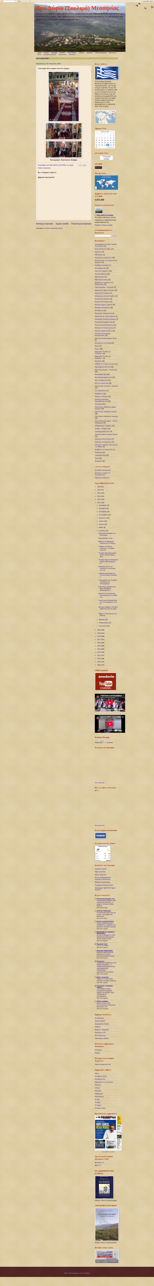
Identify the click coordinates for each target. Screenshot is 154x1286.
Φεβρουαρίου (104, 623)
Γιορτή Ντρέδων (71, 52)
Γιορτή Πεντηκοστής (100, 52)
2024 (99, 493)
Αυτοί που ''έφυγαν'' (101, 271)
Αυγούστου (103, 518)
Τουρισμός (98, 452)
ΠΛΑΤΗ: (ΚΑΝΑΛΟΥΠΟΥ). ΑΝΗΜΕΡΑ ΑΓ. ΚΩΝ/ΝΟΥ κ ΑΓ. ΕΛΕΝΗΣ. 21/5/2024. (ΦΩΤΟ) (106, 925)
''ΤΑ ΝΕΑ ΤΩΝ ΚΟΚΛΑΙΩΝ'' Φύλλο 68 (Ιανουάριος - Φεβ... (107, 555)
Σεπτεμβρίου (103, 515)
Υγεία (96, 458)
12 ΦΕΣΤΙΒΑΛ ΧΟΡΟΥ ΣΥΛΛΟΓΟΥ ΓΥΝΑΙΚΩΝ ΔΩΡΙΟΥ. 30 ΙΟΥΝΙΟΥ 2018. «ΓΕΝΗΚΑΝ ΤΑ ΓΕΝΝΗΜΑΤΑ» (105, 992)
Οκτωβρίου (103, 511)
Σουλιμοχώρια (63, 54)
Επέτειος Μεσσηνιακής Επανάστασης (102, 334)
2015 (99, 646)
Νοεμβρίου (103, 508)
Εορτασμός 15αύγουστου (103, 313)
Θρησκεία (47, 168)
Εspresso (98, 1085)
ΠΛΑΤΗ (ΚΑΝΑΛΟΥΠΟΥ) (105, 921)
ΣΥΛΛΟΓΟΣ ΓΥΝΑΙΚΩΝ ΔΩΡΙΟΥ (105, 986)
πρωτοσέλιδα (105, 1151)
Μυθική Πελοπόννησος (102, 882)
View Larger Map (99, 782)
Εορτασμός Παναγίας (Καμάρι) (105, 319)
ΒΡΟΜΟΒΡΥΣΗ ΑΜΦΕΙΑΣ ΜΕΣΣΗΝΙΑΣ (106, 932)
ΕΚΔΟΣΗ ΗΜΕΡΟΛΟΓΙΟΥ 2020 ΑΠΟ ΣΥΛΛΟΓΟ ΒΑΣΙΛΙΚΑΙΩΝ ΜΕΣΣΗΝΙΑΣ (105, 954)
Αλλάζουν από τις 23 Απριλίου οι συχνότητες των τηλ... (107, 568)
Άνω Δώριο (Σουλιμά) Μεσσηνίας (77, 8)
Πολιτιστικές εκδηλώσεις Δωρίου (106, 412)
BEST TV (98, 1165)
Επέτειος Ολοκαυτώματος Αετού (105, 338)
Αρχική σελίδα (62, 224)
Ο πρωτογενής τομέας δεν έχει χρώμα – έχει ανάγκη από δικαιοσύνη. (106, 914)
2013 (99, 652)
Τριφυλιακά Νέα (100, 455)
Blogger (86, 1273)
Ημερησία (98, 1091)
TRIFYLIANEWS (102, 1001)
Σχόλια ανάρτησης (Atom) (54, 228)
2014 (99, 649)
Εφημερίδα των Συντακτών (104, 1082)
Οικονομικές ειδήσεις (102, 1038)
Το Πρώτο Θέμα (100, 1108)
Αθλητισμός (99, 255)
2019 (99, 633)
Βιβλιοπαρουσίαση (101, 280)
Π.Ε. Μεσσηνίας (100, 391)
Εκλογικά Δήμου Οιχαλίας (103, 305)
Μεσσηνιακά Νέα (100, 374)
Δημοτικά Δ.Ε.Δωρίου (102, 293)
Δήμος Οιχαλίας (100, 872)
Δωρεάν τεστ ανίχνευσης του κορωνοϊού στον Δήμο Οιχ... (107, 595)
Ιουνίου (101, 524)
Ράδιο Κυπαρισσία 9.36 (103, 1064)
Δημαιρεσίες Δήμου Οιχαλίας (104, 290)
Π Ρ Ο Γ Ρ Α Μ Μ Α (102, 945)
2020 (99, 630)
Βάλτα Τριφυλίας (103, 977)
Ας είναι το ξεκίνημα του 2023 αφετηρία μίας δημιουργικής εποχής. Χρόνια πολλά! (106, 936)
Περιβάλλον (99, 393)
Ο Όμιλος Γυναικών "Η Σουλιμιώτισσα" (102, 474)
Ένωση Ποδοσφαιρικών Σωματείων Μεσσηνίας (103, 878)
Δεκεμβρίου (103, 505)
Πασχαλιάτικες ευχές (105, 538)
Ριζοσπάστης (99, 1096)
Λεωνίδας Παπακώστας (103, 470)
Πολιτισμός (98, 404)
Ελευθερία (98, 1050)
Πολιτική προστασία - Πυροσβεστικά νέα (102, 400)
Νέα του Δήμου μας (101, 380)
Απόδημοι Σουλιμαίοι (102, 265)
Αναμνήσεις (72, 54)
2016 (99, 643)
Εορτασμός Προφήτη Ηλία (103, 322)
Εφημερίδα (90, 52)
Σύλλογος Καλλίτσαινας (103, 439)
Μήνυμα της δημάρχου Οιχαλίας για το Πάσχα (106, 542)
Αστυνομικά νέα (100, 268)
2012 (99, 655)
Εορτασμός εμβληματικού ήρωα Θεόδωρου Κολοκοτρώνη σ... (107, 588)
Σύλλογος (81, 52)
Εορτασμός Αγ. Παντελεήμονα (105, 316)
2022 (99, 499)
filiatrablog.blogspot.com (106, 899)
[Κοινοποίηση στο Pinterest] (86, 165)
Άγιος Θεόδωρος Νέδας (103, 249)
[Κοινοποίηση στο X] (82, 165)
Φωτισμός (98, 461)
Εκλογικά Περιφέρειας (102, 307)
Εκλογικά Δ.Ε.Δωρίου (102, 302)
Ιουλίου (101, 521)
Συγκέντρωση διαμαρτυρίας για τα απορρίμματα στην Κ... (107, 602)
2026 (99, 487)
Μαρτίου (102, 619)
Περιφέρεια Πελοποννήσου (104, 885)
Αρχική (39, 52)
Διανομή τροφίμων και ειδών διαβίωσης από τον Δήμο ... (108, 608)
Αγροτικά (98, 252)
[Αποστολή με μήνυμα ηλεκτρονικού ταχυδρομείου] (79, 165)
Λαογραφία (54, 52)
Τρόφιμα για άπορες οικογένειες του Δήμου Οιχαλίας (106, 548)
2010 (99, 662)
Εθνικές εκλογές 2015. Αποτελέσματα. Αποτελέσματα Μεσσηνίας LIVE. (106, 1005)
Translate (110, 742)
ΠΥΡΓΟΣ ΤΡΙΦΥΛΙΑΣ (104, 911)
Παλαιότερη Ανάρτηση (81, 224)
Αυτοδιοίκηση (99, 1018)
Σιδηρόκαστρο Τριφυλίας (103, 426)
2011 (99, 658)
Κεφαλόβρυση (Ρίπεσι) (102, 367)
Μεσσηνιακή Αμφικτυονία (103, 377)
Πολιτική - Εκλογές (101, 396)
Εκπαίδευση (99, 310)
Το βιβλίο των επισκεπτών (104, 449)
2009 (99, 665)
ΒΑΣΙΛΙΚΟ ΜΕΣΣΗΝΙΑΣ (105, 951)
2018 (99, 636)
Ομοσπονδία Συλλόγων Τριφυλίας (106, 386)
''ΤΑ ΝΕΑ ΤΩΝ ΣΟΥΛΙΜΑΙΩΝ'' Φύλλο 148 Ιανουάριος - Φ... (108, 561)
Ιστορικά (46, 52)
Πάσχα (39, 54)
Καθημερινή (99, 1094)
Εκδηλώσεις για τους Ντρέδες (105, 296)
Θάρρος (97, 1053)
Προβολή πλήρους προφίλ (104, 225)
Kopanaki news (102, 944)
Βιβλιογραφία (99, 277)
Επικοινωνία (112, 52)
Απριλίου (102, 531)
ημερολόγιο (111, 147)
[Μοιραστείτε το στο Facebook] (84, 165)
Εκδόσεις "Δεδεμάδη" (102, 1030)
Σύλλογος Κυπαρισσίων (103, 442)
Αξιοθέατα (62, 52)
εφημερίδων (112, 1151)
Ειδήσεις (98, 1027)
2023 (99, 496)
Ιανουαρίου (103, 626)
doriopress (100, 961)
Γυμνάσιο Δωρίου (100, 869)
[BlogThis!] (80, 165)
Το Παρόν (98, 1105)
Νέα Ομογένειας (100, 1035)
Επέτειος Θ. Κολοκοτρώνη (104, 328)
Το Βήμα (97, 1102)
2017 (99, 639)
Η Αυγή (97, 1088)
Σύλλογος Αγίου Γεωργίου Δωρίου (106, 434)
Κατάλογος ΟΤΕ (100, 1032)
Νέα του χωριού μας (101, 383)
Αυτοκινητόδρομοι (101, 274)
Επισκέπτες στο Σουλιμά (103, 343)
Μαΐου (101, 527)
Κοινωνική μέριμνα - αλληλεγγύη (106, 370)
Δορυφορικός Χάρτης (102, 1024)
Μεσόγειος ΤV (99, 1162)
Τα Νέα (97, 1099)
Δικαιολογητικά (100, 1021)
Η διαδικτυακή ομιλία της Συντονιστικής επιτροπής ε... (107, 575)
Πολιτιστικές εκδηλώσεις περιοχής (106, 416)
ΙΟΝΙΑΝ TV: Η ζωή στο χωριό (105, 364)
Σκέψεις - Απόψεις (101, 428)
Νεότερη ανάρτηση (44, 224)
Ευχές (97, 349)
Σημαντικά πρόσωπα (102, 478)
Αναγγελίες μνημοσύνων (103, 258)
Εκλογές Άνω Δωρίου (102, 299)
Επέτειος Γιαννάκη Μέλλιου (104, 325)
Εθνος (97, 1073)
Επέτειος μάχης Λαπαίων (103, 331)
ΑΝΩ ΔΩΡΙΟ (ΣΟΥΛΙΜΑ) (105, 215)
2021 (99, 502)
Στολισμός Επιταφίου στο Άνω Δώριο (106, 534)
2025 (99, 490)
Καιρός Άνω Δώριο (103, 846)
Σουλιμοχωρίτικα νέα (102, 431)
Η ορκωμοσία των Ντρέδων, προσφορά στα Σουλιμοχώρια (108, 582)
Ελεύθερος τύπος (100, 1076)
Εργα (96, 346)
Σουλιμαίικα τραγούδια (49, 54)
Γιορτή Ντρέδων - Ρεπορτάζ (104, 287)
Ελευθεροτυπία (100, 1079)
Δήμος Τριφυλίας (100, 875)
